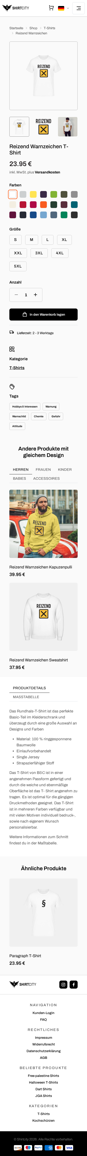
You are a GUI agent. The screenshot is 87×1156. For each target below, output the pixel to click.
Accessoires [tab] (46, 478)
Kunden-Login (43, 1013)
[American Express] (49, 1147)
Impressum (43, 1037)
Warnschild (19, 416)
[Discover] (18, 1147)
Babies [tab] (19, 478)
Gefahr (56, 416)
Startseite (16, 28)
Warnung (51, 406)
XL (64, 240)
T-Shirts (49, 28)
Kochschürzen (43, 1120)
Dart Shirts (43, 1089)
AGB (43, 1057)
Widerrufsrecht (43, 1044)
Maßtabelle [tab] (26, 697)
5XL (18, 266)
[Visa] (69, 1147)
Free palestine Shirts (43, 1076)
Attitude (17, 426)
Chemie (39, 416)
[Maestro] (28, 1147)
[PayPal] (38, 1147)
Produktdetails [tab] (29, 688)
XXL (18, 253)
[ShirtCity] (22, 985)
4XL (60, 253)
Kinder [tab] (65, 469)
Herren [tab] (21, 469)
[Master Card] (59, 1147)
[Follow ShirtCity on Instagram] (63, 985)
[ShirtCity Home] (15, 8)
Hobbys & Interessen (24, 406)
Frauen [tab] (43, 469)
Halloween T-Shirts (43, 1082)
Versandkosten (47, 172)
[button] (64, 8)
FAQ (43, 1019)
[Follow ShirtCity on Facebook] (74, 985)
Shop (33, 28)
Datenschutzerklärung (44, 1051)
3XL (39, 253)
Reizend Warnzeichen (31, 33)
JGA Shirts (43, 1096)
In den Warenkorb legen (47, 314)
